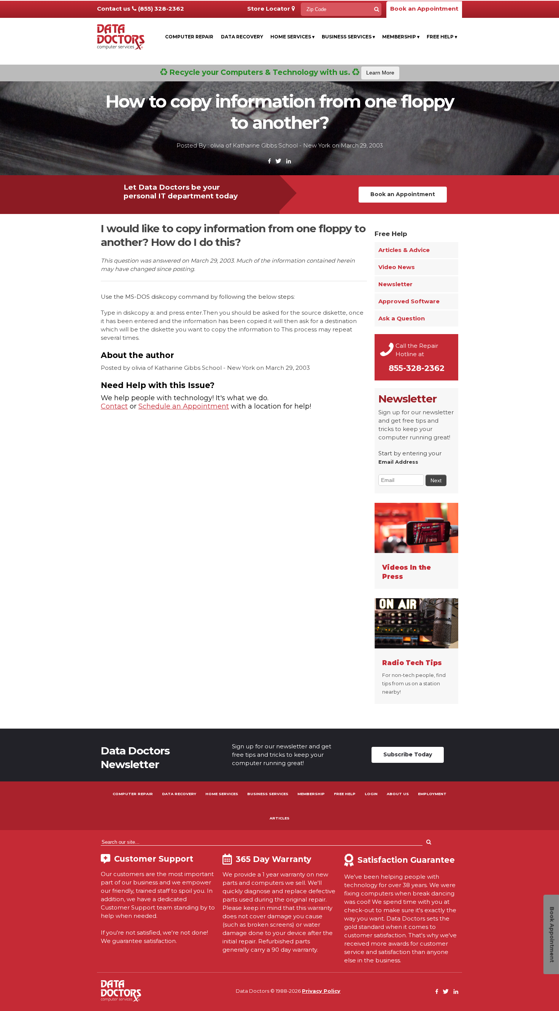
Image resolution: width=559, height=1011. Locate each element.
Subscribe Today (407, 754)
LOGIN (371, 794)
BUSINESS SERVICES (267, 794)
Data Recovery (242, 37)
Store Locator (269, 8)
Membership (400, 37)
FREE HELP (345, 794)
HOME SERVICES (221, 794)
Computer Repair (189, 37)
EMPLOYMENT (432, 794)
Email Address (398, 462)
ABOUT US (398, 794)
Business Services (348, 37)
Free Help (442, 37)
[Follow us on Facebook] (269, 161)
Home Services (292, 37)
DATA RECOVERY (179, 794)
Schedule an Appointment (183, 406)
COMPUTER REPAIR (133, 794)
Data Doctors (121, 990)
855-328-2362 (417, 368)
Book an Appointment (424, 8)
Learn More (380, 73)
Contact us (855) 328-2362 (140, 8)
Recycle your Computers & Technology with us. (280, 72)
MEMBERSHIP (311, 794)
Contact (114, 406)
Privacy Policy (321, 991)
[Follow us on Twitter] (278, 161)
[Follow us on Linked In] (288, 161)
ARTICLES (279, 818)
